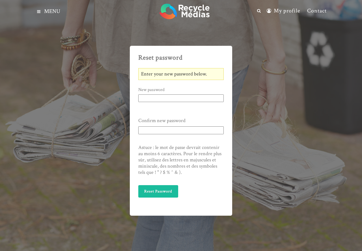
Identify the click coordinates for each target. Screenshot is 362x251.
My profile (287, 10)
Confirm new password (162, 121)
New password (151, 90)
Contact (317, 10)
